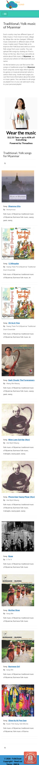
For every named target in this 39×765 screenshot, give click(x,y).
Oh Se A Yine (14, 323)
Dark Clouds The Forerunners (21, 380)
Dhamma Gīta (14, 206)
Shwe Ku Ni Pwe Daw (17, 720)
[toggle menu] (4, 14)
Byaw (10, 556)
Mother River (14, 610)
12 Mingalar (13, 263)
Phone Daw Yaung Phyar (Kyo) (21, 497)
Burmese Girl (14, 666)
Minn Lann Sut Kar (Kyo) (19, 440)
